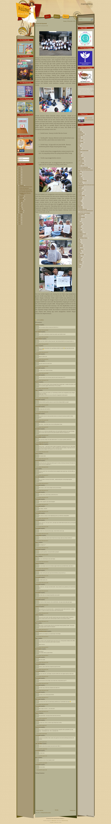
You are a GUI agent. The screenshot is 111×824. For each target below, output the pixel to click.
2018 (20, 180)
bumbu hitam (80, 142)
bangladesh (80, 132)
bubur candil (80, 139)
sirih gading (80, 246)
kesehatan (80, 198)
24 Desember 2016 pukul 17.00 (42, 380)
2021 (20, 175)
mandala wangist (81, 217)
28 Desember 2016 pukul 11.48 (42, 582)
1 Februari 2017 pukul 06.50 (41, 762)
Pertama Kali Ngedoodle (24, 188)
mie (79, 221)
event (79, 165)
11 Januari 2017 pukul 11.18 (41, 755)
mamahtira (86, 4)
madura (79, 215)
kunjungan (80, 203)
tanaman (80, 251)
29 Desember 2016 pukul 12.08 (42, 690)
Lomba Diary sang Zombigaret (84, 213)
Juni (20, 204)
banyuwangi (80, 135)
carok (79, 149)
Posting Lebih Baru (39, 810)
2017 (20, 182)
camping (80, 147)
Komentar (21, 160)
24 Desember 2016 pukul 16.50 (42, 359)
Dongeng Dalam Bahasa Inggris (25, 189)
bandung (80, 131)
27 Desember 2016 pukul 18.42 (42, 554)
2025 (20, 169)
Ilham (36, 757)
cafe (79, 146)
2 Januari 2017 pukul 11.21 (41, 725)
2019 (20, 179)
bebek (79, 136)
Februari (21, 210)
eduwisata (80, 163)
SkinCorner (54, 820)
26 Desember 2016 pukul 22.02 (42, 467)
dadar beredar (81, 160)
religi (79, 239)
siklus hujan (80, 244)
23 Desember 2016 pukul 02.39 (42, 344)
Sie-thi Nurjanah (38, 648)
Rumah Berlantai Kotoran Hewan (25, 186)
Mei (20, 205)
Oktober (21, 197)
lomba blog (80, 207)
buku (79, 140)
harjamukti (80, 177)
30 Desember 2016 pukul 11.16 (42, 711)
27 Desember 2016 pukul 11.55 (42, 518)
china (79, 152)
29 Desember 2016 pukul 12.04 (42, 683)
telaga (79, 255)
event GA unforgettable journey (84, 168)
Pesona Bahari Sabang (82, 237)
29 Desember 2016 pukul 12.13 (42, 697)
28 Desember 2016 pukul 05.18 (42, 568)
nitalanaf (36, 345)
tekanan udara (81, 254)
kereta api (80, 196)
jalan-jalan (80, 182)
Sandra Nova (37, 727)
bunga (79, 143)
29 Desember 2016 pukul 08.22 (42, 655)
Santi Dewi (37, 324)
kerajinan (80, 194)
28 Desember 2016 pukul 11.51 (42, 590)
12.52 (47, 25)
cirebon (79, 154)
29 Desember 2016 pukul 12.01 (42, 676)
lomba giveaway (81, 214)
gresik (79, 176)
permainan (80, 236)
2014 (20, 215)
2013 (20, 217)
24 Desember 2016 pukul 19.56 (42, 388)
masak (79, 218)
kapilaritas (80, 187)
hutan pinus (80, 179)
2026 (20, 167)
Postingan (21, 158)
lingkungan (80, 206)
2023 (20, 172)
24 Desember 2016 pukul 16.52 (42, 366)
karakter (80, 188)
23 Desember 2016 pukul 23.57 (42, 352)
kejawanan (80, 191)
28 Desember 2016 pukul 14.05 (42, 613)
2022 (20, 174)
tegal (79, 253)
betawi (79, 138)
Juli (20, 202)
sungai (79, 250)
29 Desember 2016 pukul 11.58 (42, 669)
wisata (79, 267)
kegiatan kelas (81, 189)
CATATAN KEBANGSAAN (83, 150)
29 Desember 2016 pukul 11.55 (42, 662)
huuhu (36, 453)
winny (36, 556)
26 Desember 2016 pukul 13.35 (42, 435)
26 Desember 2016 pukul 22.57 (42, 475)
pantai (79, 226)
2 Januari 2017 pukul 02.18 (41, 718)
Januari (21, 212)
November (22, 196)
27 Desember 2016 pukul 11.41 (42, 490)
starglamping (80, 249)
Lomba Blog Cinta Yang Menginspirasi (85, 210)
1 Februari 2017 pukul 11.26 (41, 769)
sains (79, 242)
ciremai (79, 156)
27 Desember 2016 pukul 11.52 (42, 511)
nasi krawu (80, 224)
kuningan (80, 202)
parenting (80, 228)
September (22, 199)
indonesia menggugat (82, 180)
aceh (79, 128)
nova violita (37, 476)
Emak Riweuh (37, 549)
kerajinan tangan (81, 195)
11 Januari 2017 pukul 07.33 (41, 748)
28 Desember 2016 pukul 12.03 (42, 604)
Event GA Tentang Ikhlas (83, 167)
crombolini (80, 158)
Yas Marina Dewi (38, 535)
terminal (79, 258)
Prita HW (36, 381)
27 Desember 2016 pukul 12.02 (42, 533)
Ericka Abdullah (38, 437)
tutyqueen (37, 563)
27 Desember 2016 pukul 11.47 (42, 504)
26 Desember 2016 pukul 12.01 (42, 427)
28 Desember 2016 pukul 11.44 (42, 575)
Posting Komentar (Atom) (46, 812)
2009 (20, 223)
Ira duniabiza (37, 428)
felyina (36, 390)
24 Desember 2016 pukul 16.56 (42, 373)
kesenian (80, 199)
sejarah (79, 243)
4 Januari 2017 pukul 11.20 (41, 741)
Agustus (21, 200)
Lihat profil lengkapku (89, 119)
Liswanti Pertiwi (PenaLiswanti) (40, 631)
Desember (22, 185)
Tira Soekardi (37, 353)
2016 (20, 183)
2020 (20, 177)
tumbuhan (80, 262)
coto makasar (81, 157)
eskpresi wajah (81, 164)
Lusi (36, 468)
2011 (20, 220)
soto (79, 247)
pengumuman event (82, 233)
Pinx (36, 623)
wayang (79, 265)
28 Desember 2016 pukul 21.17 (42, 629)
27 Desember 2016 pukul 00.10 (42, 483)
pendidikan (41, 319)
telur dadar (80, 257)
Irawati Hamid (37, 460)
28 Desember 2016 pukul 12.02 (42, 597)
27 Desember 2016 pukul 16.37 (42, 540)
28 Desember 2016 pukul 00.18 (42, 561)
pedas (79, 229)
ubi (78, 264)
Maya (36, 638)
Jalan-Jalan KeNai (38, 743)
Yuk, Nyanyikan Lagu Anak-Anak (25, 191)
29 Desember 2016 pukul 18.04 (42, 704)
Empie (36, 542)
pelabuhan (80, 231)
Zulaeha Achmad (38, 338)
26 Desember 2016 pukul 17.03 (42, 458)
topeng (79, 260)
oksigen (79, 225)
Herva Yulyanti (37, 331)
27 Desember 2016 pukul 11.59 (42, 526)
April (21, 207)
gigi (79, 173)
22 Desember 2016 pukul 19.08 (42, 330)
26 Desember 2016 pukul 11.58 (42, 420)
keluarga (80, 192)
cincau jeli (80, 153)
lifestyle (79, 205)
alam (79, 129)
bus (79, 145)
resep (79, 240)
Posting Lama (72, 810)
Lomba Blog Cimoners (82, 209)
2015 (20, 214)
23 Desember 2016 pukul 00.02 (42, 337)
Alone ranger (37, 699)
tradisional (80, 261)
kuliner (79, 201)
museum (80, 222)
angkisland (37, 606)
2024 (20, 171)
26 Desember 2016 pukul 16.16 (42, 442)
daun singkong (81, 161)
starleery (36, 614)
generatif (80, 172)
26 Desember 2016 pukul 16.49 (42, 451)
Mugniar (36, 713)
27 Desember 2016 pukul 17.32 (42, 547)
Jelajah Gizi (80, 183)
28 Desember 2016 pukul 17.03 (42, 621)
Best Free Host (65, 820)
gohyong (80, 175)
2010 (20, 222)
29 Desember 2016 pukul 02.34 (42, 647)
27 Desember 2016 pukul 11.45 (42, 497)
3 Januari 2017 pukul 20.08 (41, 733)
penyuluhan (80, 235)
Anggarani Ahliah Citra (39, 444)
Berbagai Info (37, 399)
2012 (20, 219)
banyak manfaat (81, 134)
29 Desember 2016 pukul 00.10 (42, 636)
